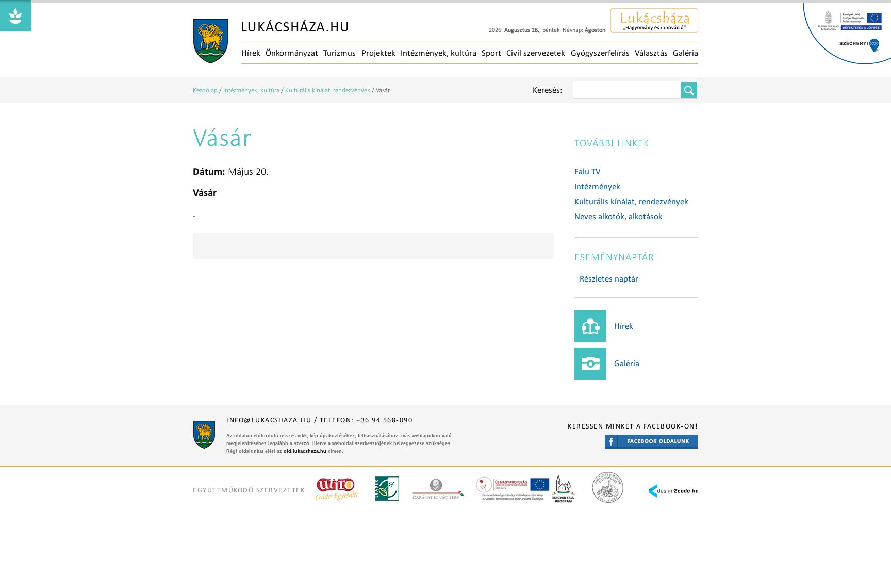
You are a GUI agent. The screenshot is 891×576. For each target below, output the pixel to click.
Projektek (378, 52)
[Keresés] (689, 90)
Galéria (685, 52)
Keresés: (548, 90)
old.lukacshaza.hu (305, 451)
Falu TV (587, 171)
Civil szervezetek (535, 52)
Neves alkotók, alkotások (618, 216)
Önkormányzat (292, 52)
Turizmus (339, 52)
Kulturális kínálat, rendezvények (327, 90)
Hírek (250, 52)
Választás (651, 52)
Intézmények (597, 186)
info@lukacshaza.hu (268, 420)
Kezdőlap (205, 90)
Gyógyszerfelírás (600, 52)
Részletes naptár (609, 278)
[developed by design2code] (673, 483)
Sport (491, 52)
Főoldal (271, 41)
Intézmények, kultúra (438, 52)
